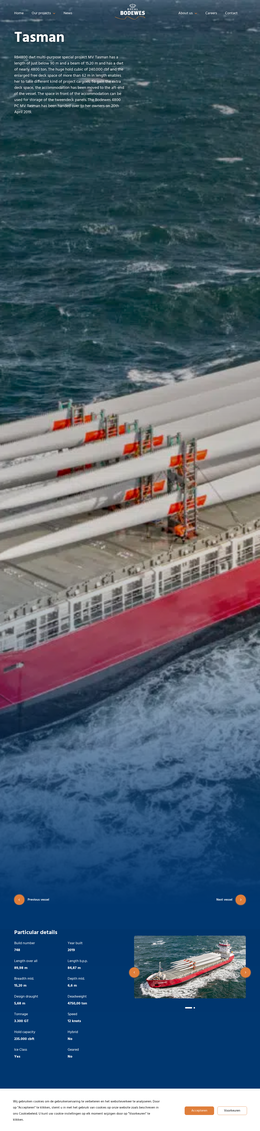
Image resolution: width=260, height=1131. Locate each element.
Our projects (41, 13)
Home (19, 13)
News (68, 13)
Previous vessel (38, 899)
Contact (231, 13)
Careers (211, 13)
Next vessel (224, 899)
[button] (134, 972)
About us (185, 13)
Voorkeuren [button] (232, 1110)
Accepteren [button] (199, 1110)
